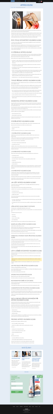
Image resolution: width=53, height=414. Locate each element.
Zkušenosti (21, 406)
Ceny (39, 406)
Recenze (17, 406)
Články (33, 406)
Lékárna (14, 406)
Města (30, 406)
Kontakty (36, 406)
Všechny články (26, 371)
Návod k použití (26, 406)
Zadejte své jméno (13, 381)
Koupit (17, 392)
